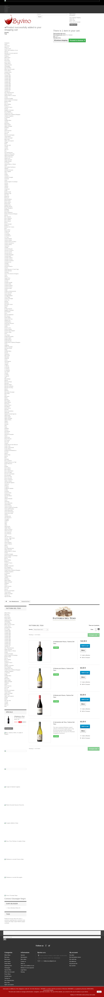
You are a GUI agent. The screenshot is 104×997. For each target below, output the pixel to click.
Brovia (5, 222)
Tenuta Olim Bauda (8, 511)
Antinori (6, 183)
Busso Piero (7, 230)
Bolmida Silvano (8, 206)
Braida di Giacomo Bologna (10, 213)
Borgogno (6, 209)
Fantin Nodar (7, 317)
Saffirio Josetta (8, 481)
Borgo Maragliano (8, 208)
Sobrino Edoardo (8, 498)
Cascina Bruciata (8, 249)
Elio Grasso (7, 316)
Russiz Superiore (8, 479)
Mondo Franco (7, 405)
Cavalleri (6, 263)
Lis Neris (6, 374)
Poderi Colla (7, 446)
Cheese (6, 148)
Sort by (30, 629)
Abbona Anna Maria (9, 155)
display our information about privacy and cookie (82, 994)
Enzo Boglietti (7, 111)
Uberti (5, 522)
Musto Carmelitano (8, 411)
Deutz (5, 307)
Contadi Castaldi (8, 282)
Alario (5, 165)
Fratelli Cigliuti (7, 338)
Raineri (6, 453)
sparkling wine (13, 920)
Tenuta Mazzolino (8, 510)
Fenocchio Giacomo (9, 323)
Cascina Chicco (8, 253)
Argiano (6, 184)
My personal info (73, 963)
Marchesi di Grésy (8, 387)
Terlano (6, 514)
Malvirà (6, 380)
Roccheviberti (7, 475)
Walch (5, 545)
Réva (5, 457)
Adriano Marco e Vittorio (10, 95)
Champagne (7, 66)
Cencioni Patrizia (8, 266)
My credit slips (72, 959)
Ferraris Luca (7, 327)
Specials (9, 712)
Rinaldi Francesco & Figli (10, 462)
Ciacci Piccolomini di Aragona (11, 273)
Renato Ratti (7, 454)
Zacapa (6, 546)
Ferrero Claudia (8, 329)
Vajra (5, 523)
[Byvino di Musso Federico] (19, 20)
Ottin (5, 425)
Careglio (6, 247)
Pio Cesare (7, 440)
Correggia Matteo (8, 295)
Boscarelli (6, 211)
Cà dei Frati (7, 231)
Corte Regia (7, 297)
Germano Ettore (8, 348)
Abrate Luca (7, 158)
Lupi (5, 377)
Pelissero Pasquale (9, 434)
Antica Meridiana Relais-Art (13, 908)
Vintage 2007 (7, 82)
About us (6, 47)
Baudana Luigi (7, 193)
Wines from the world (9, 69)
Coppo (5, 289)
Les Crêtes (7, 371)
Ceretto (6, 268)
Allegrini (6, 168)
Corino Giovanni (8, 292)
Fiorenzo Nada (7, 332)
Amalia (6, 97)
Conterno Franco (8, 107)
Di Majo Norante (8, 308)
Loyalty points (7, 48)
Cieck (5, 275)
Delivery (6, 51)
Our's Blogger (12, 904)
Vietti (5, 535)
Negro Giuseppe (8, 126)
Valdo (5, 525)
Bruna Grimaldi (7, 224)
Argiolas (6, 186)
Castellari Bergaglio (9, 254)
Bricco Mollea (7, 104)
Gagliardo (6, 345)
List (98, 630)
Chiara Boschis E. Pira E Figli (11, 269)
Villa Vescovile (7, 536)
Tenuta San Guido (8, 513)
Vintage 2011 (7, 88)
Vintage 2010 (7, 86)
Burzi (5, 228)
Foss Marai (7, 335)
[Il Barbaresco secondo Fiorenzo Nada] (15, 868)
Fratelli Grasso (7, 339)
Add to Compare (86, 657)
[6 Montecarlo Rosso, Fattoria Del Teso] (40, 705)
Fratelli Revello (7, 341)
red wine (11, 918)
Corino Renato (7, 294)
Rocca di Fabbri (8, 472)
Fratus (5, 343)
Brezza (6, 102)
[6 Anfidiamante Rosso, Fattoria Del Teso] (40, 651)
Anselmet (6, 178)
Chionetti (6, 272)
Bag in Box (7, 139)
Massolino (6, 396)
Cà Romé (6, 232)
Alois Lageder (7, 171)
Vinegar (6, 146)
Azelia (5, 190)
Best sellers (23, 959)
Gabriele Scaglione (8, 116)
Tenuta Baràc (7, 136)
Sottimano (6, 501)
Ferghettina (7, 324)
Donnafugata (7, 311)
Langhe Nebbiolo (18, 921)
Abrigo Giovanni (8, 94)
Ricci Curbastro (8, 460)
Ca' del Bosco (7, 235)
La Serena (6, 368)
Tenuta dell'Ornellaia (9, 508)
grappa (23, 921)
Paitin (5, 427)
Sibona (6, 497)
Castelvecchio (7, 262)
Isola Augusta (7, 361)
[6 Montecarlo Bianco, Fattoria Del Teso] (40, 678)
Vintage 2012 (7, 89)
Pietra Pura (7, 437)
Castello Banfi (7, 256)
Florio (5, 333)
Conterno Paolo (8, 288)
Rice (5, 151)
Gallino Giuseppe (8, 138)
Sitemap (23, 972)
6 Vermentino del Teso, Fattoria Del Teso (64, 723)
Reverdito (6, 459)
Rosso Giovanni (8, 478)
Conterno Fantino (8, 285)
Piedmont (6, 918)
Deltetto (6, 305)
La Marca (6, 365)
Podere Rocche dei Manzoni (11, 444)
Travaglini (6, 519)
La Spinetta (7, 117)
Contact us (7, 7)
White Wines (7, 57)
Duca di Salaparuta (8, 314)
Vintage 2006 (7, 81)
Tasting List (7, 91)
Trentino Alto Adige (9, 921)
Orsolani (6, 424)
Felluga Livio (7, 320)
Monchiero (6, 123)
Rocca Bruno (7, 469)
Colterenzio (7, 279)
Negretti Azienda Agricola (10, 414)
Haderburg (6, 354)
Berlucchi (6, 197)
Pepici (5, 129)
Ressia (6, 133)
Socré (5, 500)
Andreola (6, 175)
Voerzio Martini (7, 542)
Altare (5, 173)
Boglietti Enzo (7, 205)
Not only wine (7, 145)
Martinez (6, 390)
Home (5, 44)
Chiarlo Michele (8, 270)
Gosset (6, 352)
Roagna (6, 466)
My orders (71, 955)
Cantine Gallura (8, 244)
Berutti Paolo (7, 200)
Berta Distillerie (8, 199)
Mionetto (6, 399)
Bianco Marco (7, 202)
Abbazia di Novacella (9, 154)
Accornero (6, 162)
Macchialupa (7, 379)
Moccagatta (7, 400)
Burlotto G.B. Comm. (9, 227)
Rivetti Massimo (8, 463)
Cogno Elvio (7, 278)
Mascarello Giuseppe (9, 392)
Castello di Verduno (9, 260)
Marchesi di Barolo (8, 386)
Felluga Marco (7, 322)
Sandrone (6, 484)
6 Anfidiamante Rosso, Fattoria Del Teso (63, 642)
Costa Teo (6, 300)
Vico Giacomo (7, 532)
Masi (5, 395)
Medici (6, 397)
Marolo (6, 389)
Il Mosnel (6, 358)
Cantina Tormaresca (9, 243)
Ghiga (5, 119)
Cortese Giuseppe (8, 298)
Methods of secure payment (11, 53)
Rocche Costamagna (9, 135)
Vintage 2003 (7, 76)
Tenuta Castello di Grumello (10, 507)
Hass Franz (7, 355)
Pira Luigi (6, 132)
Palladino (6, 127)
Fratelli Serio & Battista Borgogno (12, 114)
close (99, 991)
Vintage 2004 (7, 78)
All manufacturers (8, 152)
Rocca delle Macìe (8, 471)
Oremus (6, 422)
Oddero (6, 421)
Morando (6, 409)
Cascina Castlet (8, 251)
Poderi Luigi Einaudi (9, 447)
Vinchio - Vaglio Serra (9, 538)
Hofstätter (6, 357)
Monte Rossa (7, 408)
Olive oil (6, 149)
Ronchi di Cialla (8, 476)
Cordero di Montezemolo (10, 291)
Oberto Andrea (7, 419)
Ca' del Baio (7, 234)
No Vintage (7, 73)
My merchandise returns (75, 957)
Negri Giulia (7, 415)
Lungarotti (6, 376)
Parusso (6, 430)
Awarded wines (8, 72)
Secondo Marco (8, 495)
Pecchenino (7, 431)
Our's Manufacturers (9, 92)
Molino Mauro (7, 402)
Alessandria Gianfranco (9, 167)
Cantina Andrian (8, 238)
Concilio (6, 281)
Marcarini (6, 383)
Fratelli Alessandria (8, 336)
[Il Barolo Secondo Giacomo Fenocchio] (15, 813)
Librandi (6, 373)
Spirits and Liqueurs (9, 140)
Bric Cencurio (7, 216)
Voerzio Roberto (8, 544)
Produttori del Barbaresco (10, 450)
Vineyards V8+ (7, 539)
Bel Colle (6, 194)
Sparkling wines (8, 64)
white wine (16, 918)
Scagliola (6, 487)
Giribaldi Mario (7, 120)
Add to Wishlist (86, 655)
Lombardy (6, 923)
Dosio (5, 313)
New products (24, 957)
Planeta (6, 443)
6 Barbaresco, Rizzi (19, 716)
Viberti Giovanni (8, 530)
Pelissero (6, 433)
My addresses (72, 961)
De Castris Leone (8, 304)
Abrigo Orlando (7, 161)
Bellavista (6, 196)
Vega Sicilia (7, 526)
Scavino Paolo (7, 492)
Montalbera (7, 406)
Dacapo (6, 108)
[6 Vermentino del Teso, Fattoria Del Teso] (40, 732)
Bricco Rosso (7, 221)
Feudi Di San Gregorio (9, 330)
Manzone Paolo (8, 381)
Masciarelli (7, 393)
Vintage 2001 (7, 75)
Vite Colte (6, 541)
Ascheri (6, 187)
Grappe (6, 142)
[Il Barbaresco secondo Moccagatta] (15, 886)
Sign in (6, 6)
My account (73, 952)
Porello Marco (7, 449)
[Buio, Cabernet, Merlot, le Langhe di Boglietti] (15, 741)
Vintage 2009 (7, 85)
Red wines (6, 59)
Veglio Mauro (7, 527)
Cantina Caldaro (8, 240)
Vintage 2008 (7, 83)
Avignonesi (7, 189)
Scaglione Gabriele (8, 488)
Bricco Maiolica (8, 218)
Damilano (6, 303)
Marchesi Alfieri (8, 384)
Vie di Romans (7, 533)
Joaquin (6, 121)
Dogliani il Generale (9, 110)
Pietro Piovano (7, 130)
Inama (5, 360)
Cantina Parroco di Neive (10, 241)
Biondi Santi (7, 203)
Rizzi (5, 465)
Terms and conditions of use (11, 50)
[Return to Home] (6, 602)
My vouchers (72, 965)
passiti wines (7, 62)
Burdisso (6, 105)
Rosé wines (7, 60)
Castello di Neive (8, 257)
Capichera (6, 246)
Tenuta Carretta (8, 506)
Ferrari (5, 326)
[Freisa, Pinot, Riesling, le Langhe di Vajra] (15, 849)
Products (6, 56)
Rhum (5, 143)
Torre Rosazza (7, 517)
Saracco (6, 485)
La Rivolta (6, 367)
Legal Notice (7, 54)
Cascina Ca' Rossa (8, 250)
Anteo (5, 180)
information (7, 45)
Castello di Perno (8, 259)
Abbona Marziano (8, 156)
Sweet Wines (7, 63)
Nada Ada (6, 412)
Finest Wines (7, 70)
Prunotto (6, 452)
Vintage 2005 (7, 79)
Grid (96, 630)
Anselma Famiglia (8, 98)
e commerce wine (21, 920)
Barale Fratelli (7, 101)
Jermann (6, 362)
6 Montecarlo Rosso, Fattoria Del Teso (63, 696)
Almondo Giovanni (8, 170)
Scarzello (6, 491)
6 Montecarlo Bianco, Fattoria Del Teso (63, 669)
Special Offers (7, 67)
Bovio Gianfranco (8, 212)
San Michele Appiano (9, 482)
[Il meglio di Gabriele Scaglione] (15, 795)
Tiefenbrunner (7, 516)
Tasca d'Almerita (8, 503)
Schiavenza (7, 494)
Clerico (6, 276)
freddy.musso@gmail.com (50, 961)
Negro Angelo (7, 124)
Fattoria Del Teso (8, 113)
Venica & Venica (8, 529)
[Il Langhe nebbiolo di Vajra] (15, 831)
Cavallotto (6, 265)
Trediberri (6, 520)
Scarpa (6, 490)
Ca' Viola (6, 237)
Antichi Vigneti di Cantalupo (10, 100)
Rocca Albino (7, 468)
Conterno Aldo (7, 284)
